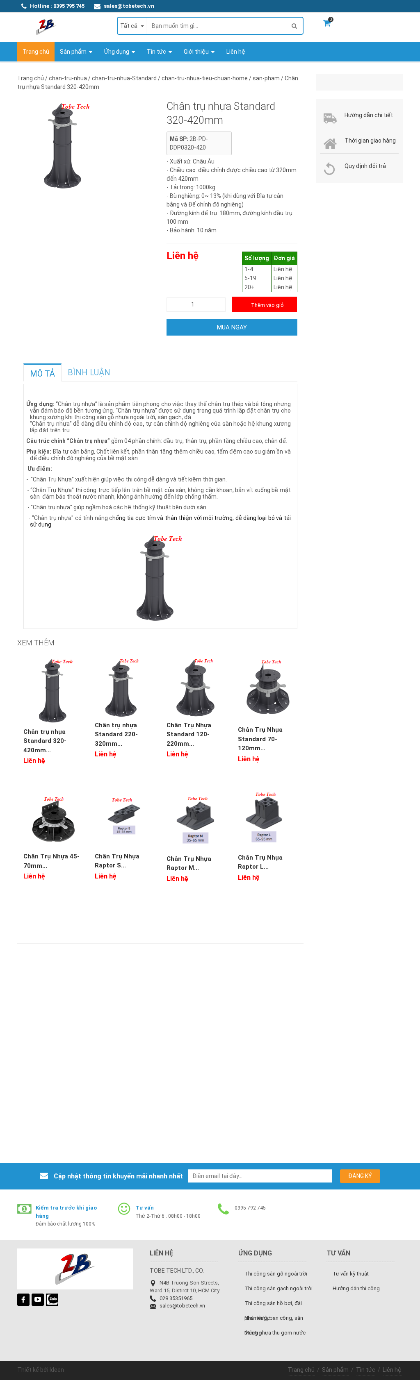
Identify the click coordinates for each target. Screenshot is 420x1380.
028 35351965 (176, 1298)
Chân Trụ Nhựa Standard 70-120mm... (260, 739)
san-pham (267, 78)
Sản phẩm (335, 1369)
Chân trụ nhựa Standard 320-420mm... (44, 741)
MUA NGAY (232, 327)
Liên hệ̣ (392, 1369)
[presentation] (42, 374)
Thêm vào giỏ (267, 305)
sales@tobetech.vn (129, 6)
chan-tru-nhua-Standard (125, 78)
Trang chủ (30, 78)
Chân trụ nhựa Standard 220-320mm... (116, 734)
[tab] (42, 372)
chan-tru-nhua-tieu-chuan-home (205, 78)
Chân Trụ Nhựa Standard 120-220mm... (189, 734)
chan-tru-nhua (68, 78)
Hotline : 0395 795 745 (57, 6)
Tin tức (365, 1369)
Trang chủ (301, 1369)
